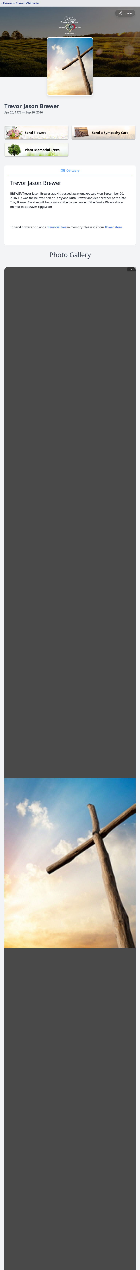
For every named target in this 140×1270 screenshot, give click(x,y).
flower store (113, 227)
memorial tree (57, 227)
